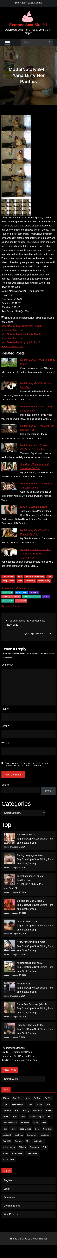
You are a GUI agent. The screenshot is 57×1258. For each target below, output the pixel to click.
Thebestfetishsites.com (13, 1048)
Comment (7, 664)
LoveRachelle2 (10, 1123)
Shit (28, 1141)
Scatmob (19, 1135)
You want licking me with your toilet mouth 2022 (25, 622)
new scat (25, 1123)
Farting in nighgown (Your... (31, 855)
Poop (13, 1129)
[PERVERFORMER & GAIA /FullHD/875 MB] (9, 945)
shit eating (38, 1141)
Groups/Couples (36, 1116)
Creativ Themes (39, 1238)
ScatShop (7, 601)
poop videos (8, 580)
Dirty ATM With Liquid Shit (33, 507)
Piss (5, 1129)
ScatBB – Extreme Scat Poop (16, 1052)
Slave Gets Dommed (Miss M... (33, 1004)
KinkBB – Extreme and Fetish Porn (19, 1060)
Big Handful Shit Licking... (30, 901)
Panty (35, 1123)
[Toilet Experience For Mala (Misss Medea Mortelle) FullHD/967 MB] (9, 879)
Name (5, 709)
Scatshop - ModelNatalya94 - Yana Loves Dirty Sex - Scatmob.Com (35, 553)
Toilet (5, 1153)
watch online (8, 1159)
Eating (39, 1104)
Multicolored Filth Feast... (30, 963)
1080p (6, 1098)
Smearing (30, 580)
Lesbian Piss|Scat (11, 597)
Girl (15, 1116)
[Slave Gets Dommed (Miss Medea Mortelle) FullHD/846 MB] (9, 1007)
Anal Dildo (17, 1098)
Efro (20, 576)
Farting (26, 1110)
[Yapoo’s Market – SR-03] (9, 838)
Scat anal (47, 1129)
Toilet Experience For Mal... (31, 876)
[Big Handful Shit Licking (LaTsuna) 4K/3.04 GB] (9, 904)
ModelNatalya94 (32, 597)
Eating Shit (21, 593)
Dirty (30, 1104)
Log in (7, 1189)
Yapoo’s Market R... (27, 834)
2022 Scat (7, 593)
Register (8, 1180)
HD (49, 1116)
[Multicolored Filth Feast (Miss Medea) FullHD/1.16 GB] (9, 966)
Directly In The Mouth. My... (31, 1025)
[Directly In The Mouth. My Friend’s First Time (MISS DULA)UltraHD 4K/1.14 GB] (9, 1028)
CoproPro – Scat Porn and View (18, 1056)
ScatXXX (7, 1141)
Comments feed (12, 1205)
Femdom (37, 1110)
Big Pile (37, 1098)
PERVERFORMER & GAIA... (32, 942)
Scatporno (32, 1135)
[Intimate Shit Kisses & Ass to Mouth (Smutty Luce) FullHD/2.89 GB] (9, 925)
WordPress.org (11, 1214)
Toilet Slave (17, 1153)
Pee (49, 576)
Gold (23, 1116)
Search (5, 784)
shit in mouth (9, 1147)
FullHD (34, 593)
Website (5, 743)
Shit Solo (21, 601)
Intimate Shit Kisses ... (28, 921)
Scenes (18, 1141)
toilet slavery (44, 580)
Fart (17, 1110)
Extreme (7, 1110)
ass (28, 1098)
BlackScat (8, 588)
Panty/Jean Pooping (34, 576)
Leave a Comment (13, 606)
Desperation (8, 576)
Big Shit (48, 1098)
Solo (45, 1147)
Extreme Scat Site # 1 (28, 25)
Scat (20, 580)
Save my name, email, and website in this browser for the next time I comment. (26, 764)
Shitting (22, 1147)
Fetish (48, 1110)
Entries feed (10, 1197)
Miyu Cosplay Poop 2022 (36, 633)
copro (5, 1104)
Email (5, 726)
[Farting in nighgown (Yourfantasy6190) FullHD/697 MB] (9, 858)
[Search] (49, 42)
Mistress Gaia (24, 983)
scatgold (7, 1135)
